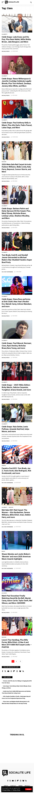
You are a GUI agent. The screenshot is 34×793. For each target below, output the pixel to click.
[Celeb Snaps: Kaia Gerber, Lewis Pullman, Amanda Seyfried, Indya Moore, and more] (17, 413)
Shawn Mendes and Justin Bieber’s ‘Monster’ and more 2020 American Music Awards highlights (16, 556)
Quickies (4, 593)
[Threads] (17, 671)
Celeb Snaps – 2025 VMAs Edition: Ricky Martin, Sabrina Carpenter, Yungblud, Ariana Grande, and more (16, 387)
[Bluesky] (20, 671)
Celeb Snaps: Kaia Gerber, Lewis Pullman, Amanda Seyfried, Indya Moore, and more (15, 429)
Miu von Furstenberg (7, 271)
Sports (4, 465)
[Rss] (23, 671)
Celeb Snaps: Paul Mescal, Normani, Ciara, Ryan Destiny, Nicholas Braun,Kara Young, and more (17, 345)
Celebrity (4, 34)
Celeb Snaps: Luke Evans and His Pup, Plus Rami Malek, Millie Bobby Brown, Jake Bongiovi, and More (16, 39)
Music (3, 551)
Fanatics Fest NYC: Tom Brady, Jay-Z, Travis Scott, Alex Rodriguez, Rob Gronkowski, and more (16, 470)
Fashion (4, 161)
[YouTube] (8, 671)
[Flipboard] (14, 671)
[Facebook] (2, 671)
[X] (5, 671)
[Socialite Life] (12, 2)
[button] (28, 789)
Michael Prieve (6, 51)
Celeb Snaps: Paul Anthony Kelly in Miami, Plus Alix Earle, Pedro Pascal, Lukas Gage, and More (17, 125)
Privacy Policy (6, 790)
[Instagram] (11, 671)
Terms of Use (16, 790)
